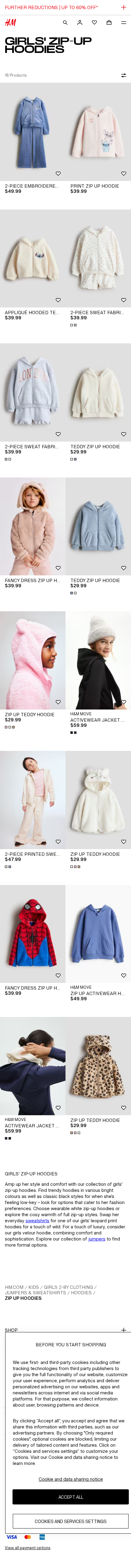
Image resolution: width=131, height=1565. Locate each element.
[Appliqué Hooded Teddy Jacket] (33, 259)
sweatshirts (37, 1220)
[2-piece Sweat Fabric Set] (98, 259)
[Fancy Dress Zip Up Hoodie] (33, 526)
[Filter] (122, 75)
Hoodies (81, 1292)
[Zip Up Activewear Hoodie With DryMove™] (98, 934)
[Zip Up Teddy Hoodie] (33, 660)
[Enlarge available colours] (74, 325)
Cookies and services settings (71, 1521)
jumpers (96, 1238)
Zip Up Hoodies (23, 1298)
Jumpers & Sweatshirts (35, 1292)
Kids (33, 1287)
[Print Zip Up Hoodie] (98, 132)
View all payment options (27, 1548)
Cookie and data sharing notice (71, 1479)
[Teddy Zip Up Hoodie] (98, 392)
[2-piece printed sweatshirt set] (33, 800)
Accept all (70, 1497)
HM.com (14, 1287)
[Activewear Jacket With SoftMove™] (98, 660)
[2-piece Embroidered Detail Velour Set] (33, 132)
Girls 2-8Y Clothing (68, 1287)
